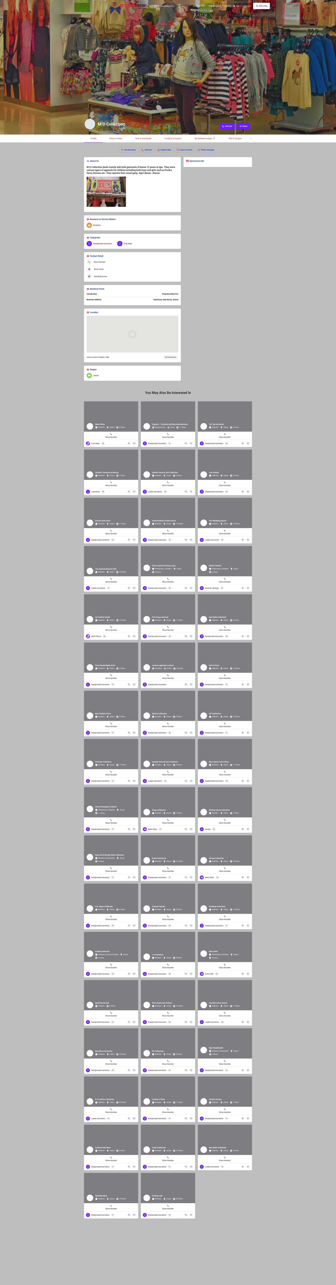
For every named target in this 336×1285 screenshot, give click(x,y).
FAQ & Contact (235, 138)
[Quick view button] (129, 443)
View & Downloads (143, 138)
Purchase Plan (199, 6)
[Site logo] (133, 6)
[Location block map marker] (132, 334)
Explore (228, 6)
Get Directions (170, 357)
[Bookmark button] (134, 443)
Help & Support (215, 6)
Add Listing (263, 6)
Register (248, 6)
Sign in (239, 6)
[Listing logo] (90, 124)
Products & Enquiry (173, 138)
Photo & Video (116, 138)
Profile (93, 138)
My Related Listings (203, 138)
